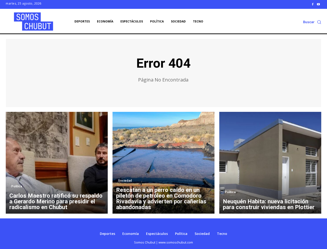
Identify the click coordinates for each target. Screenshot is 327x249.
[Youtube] (318, 4)
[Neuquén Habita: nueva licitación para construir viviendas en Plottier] (270, 163)
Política (16, 186)
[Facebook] (313, 4)
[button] (312, 22)
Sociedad (125, 180)
